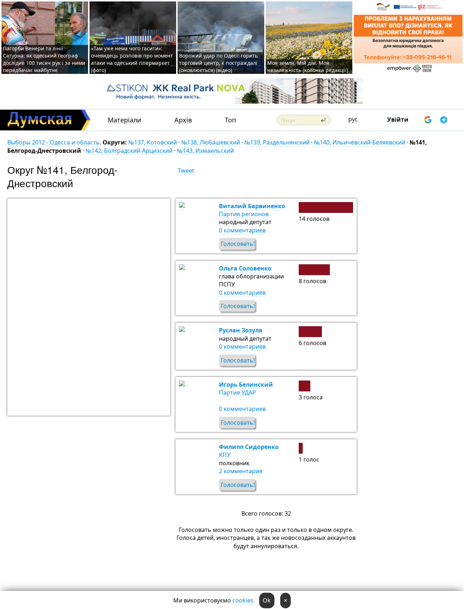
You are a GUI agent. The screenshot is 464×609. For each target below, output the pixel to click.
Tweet (186, 171)
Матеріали (124, 120)
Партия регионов (244, 214)
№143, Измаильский (205, 151)
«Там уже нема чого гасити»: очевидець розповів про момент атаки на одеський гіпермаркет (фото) (132, 59)
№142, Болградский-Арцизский (129, 151)
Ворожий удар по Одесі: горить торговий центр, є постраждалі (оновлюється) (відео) (218, 63)
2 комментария (240, 471)
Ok (267, 600)
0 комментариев (242, 230)
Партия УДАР (237, 392)
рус (353, 119)
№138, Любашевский (210, 142)
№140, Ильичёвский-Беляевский (359, 142)
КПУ (225, 455)
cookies (242, 600)
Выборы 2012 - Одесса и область (53, 142)
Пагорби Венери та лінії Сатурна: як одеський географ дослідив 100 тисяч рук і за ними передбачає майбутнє (44, 59)
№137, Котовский (152, 142)
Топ (230, 120)
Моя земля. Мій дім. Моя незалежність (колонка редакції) (307, 66)
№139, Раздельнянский (277, 142)
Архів (183, 120)
